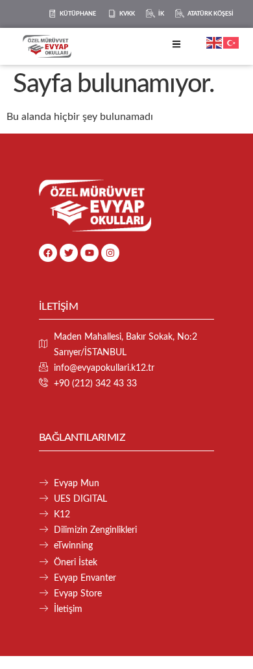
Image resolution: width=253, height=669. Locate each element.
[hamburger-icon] (176, 46)
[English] (214, 42)
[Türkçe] (231, 42)
